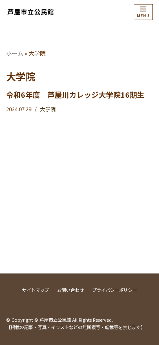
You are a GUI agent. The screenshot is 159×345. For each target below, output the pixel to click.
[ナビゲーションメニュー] (143, 12)
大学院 (48, 109)
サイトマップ (35, 290)
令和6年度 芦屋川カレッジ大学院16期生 (75, 94)
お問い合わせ (70, 290)
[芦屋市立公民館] (30, 12)
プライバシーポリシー (114, 290)
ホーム (14, 53)
